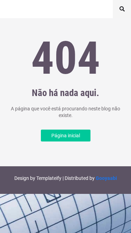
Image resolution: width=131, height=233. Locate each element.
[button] (122, 9)
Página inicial (65, 135)
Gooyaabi (106, 178)
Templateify (48, 178)
